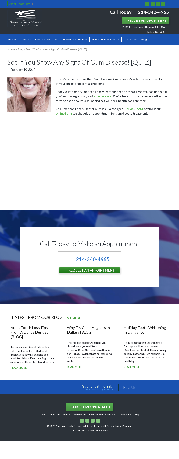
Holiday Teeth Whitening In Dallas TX (145, 329)
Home (12, 39)
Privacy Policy (113, 425)
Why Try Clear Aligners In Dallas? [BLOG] (88, 329)
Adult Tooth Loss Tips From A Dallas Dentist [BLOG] (29, 332)
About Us (25, 39)
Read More (18, 367)
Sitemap (127, 425)
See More (74, 318)
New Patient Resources (106, 39)
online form (64, 113)
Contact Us (130, 39)
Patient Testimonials (75, 39)
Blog (144, 39)
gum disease (102, 96)
